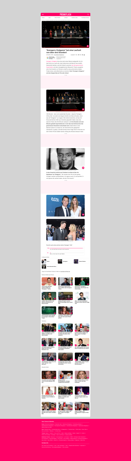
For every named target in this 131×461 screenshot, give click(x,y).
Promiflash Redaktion (59, 54)
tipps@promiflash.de (65, 271)
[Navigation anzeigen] (42, 14)
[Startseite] (65, 14)
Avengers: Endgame (51, 61)
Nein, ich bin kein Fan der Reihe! (57, 253)
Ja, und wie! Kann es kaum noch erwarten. (59, 249)
